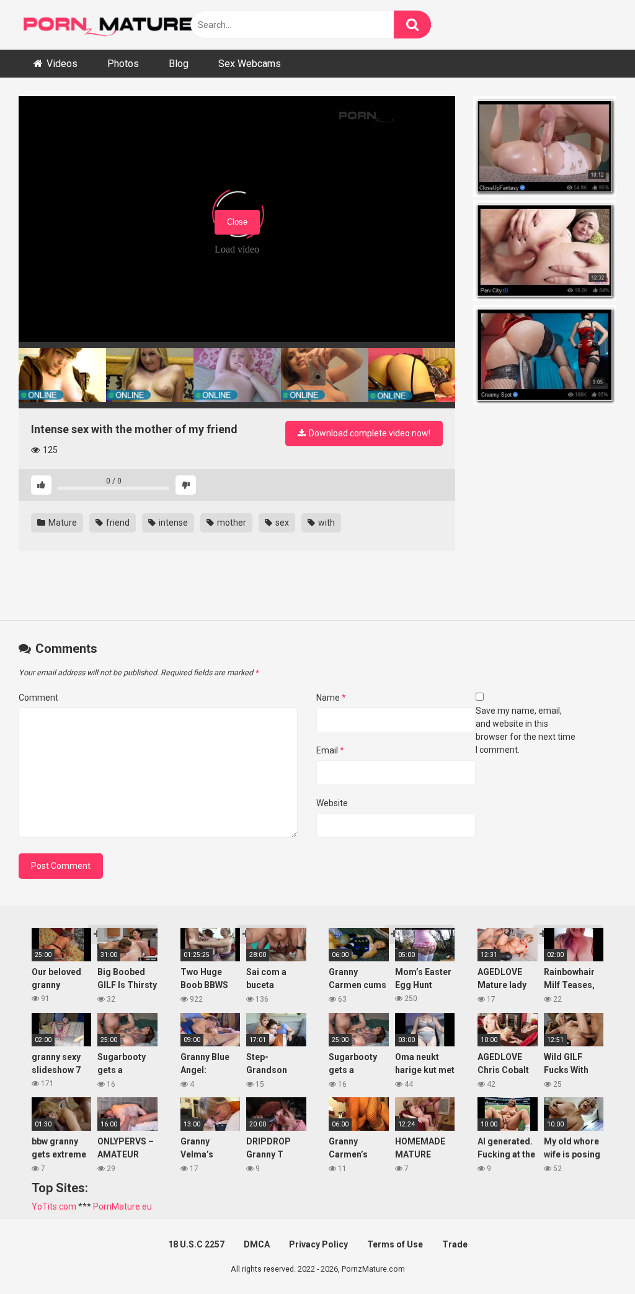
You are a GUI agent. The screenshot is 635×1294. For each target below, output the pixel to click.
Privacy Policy (318, 1244)
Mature (62, 523)
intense (172, 523)
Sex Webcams (249, 64)
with (325, 523)
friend (117, 523)
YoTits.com (54, 1206)
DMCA (257, 1244)
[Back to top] (593, 1256)
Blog (179, 64)
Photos (123, 64)
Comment (38, 698)
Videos (62, 64)
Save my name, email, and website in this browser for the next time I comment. (525, 730)
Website (332, 803)
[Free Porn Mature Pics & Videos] (112, 24)
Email (330, 750)
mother (230, 523)
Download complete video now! (368, 433)
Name (331, 698)
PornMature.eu (122, 1206)
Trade (455, 1244)
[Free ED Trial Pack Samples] (544, 148)
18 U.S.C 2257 (196, 1244)
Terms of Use (395, 1244)
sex (281, 523)
